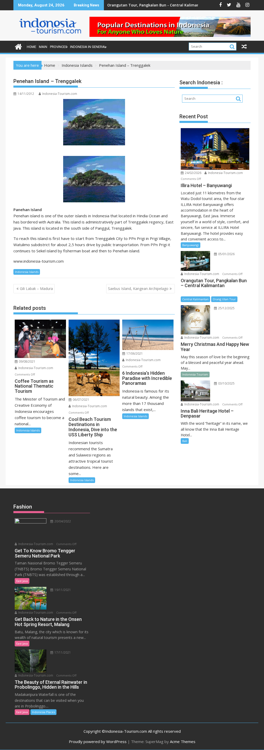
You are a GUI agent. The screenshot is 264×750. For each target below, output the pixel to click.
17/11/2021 (62, 652)
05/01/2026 (226, 254)
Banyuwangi (190, 245)
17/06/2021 (134, 353)
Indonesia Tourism (195, 374)
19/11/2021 (62, 590)
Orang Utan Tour (224, 299)
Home (31, 47)
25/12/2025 (226, 308)
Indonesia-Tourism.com (59, 93)
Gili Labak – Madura (36, 288)
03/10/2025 (226, 383)
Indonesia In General (88, 47)
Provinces (58, 47)
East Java (22, 581)
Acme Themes (182, 741)
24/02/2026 (192, 173)
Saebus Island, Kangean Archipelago (138, 288)
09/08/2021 (26, 361)
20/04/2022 (62, 521)
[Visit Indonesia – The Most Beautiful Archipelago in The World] (18, 46)
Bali (184, 441)
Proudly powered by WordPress (98, 741)
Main (43, 47)
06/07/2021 (80, 399)
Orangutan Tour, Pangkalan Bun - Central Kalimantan (156, 5)
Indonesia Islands (26, 272)
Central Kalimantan (195, 299)
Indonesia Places (43, 712)
